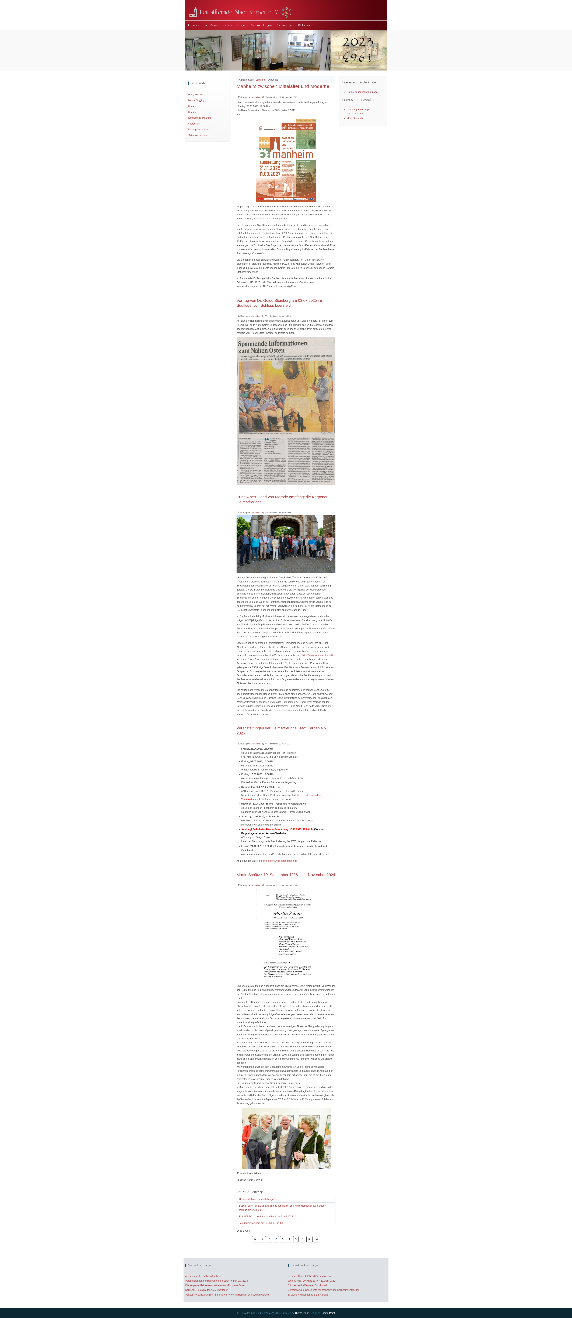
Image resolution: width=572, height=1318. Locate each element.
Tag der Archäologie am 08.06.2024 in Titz (261, 1223)
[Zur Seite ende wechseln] (317, 1239)
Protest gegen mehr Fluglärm (362, 92)
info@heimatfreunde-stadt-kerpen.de (278, 861)
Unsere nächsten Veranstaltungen (257, 1199)
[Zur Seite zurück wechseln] (263, 1239)
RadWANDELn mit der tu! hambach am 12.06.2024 (266, 1216)
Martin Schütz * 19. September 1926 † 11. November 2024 (286, 875)
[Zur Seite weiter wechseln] (309, 1239)
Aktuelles (255, 97)
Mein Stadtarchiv (356, 118)
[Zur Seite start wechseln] (255, 1239)
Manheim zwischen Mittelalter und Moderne (283, 86)
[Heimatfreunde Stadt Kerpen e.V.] (242, 12)
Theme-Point (301, 1313)
